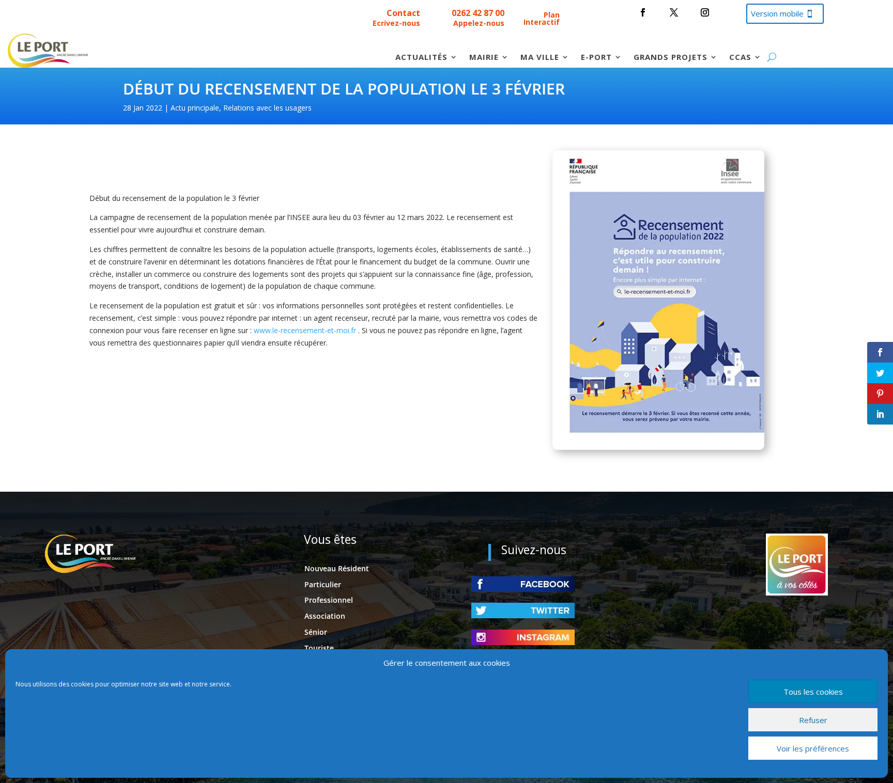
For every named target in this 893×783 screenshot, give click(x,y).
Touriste (319, 648)
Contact (403, 13)
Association (324, 616)
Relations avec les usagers (267, 108)
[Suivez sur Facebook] (643, 12)
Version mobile (777, 13)
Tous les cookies (813, 691)
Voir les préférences (813, 748)
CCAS (740, 57)
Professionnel (328, 600)
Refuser (813, 720)
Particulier (322, 584)
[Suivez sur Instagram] (705, 12)
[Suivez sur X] (674, 12)
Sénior (315, 632)
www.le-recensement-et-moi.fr (305, 330)
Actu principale (195, 108)
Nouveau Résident (336, 568)
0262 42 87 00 (478, 13)
